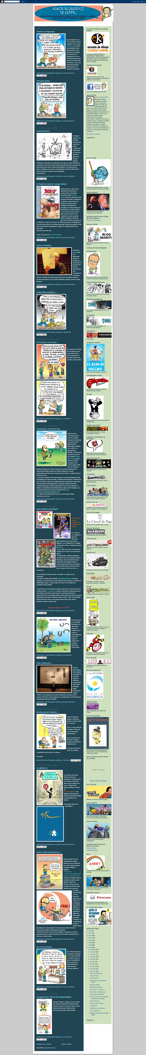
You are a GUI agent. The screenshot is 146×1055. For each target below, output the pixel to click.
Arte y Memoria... (44, 663)
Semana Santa (43, 81)
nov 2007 (93, 952)
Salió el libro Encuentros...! (49, 852)
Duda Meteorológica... (47, 292)
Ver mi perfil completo (93, 134)
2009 (90, 942)
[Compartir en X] (42, 75)
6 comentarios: (67, 655)
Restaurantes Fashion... (47, 712)
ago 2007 (93, 959)
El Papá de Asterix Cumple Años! (52, 184)
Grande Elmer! (43, 131)
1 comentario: (67, 418)
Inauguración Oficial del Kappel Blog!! (54, 997)
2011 (90, 938)
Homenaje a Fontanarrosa (48, 429)
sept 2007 (93, 957)
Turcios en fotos (91, 848)
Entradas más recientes (44, 1044)
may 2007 (93, 966)
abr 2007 (93, 969)
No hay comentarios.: (68, 73)
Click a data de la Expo (98, 781)
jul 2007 (92, 961)
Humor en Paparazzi (46, 31)
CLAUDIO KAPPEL (102, 97)
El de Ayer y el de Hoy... (47, 342)
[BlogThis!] (39, 75)
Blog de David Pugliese (94, 220)
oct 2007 (93, 954)
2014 (90, 930)
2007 (90, 947)
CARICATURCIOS (92, 850)
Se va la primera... (45, 947)
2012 (90, 935)
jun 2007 (92, 964)
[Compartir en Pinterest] (46, 75)
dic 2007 (92, 949)
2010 (90, 940)
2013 (90, 933)
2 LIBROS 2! (42, 768)
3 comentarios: (67, 1037)
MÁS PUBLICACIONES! (47, 509)
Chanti (64, 543)
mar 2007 (93, 971)
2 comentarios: (66, 332)
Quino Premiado (44, 245)
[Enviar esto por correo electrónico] (37, 75)
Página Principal (66, 1044)
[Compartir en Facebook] (44, 75)
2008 (90, 945)
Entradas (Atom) (50, 1048)
